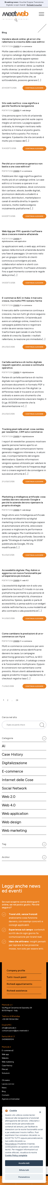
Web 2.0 (8, 796)
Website (5, 1058)
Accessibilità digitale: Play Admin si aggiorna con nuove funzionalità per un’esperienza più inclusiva (21, 573)
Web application (15, 813)
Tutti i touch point (17, 977)
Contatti (5, 1095)
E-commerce (12, 771)
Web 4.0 (8, 805)
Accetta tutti (24, 1163)
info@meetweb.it (9, 1028)
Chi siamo (6, 1080)
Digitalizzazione (14, 763)
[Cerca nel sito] (42, 725)
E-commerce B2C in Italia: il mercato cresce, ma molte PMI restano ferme (22, 299)
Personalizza (24, 1177)
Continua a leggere (34, 88)
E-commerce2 (7, 1050)
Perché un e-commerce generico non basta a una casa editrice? (22, 165)
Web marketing (14, 830)
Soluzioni (6, 1073)
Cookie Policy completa (16, 1155)
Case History (12, 754)
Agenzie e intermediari (11, 1099)
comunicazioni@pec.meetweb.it (15, 1031)
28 (17, 700)
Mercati (5, 1069)
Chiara (16, 46)
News (4, 1088)
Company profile (16, 970)
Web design (11, 822)
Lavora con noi (8, 1084)
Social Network (14, 788)
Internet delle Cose (17, 780)
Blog (4, 1091)
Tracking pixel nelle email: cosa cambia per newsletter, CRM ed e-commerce (23, 431)
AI (3, 746)
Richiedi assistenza (17, 990)
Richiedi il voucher (34, 5)
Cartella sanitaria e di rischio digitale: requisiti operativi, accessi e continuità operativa (23, 365)
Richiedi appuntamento (19, 984)
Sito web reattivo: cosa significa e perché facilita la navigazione (20, 105)
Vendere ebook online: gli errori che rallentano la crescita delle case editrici (23, 40)
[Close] (40, 1112)
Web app (5, 1054)
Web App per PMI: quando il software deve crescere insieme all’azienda (22, 233)
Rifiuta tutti (24, 1170)
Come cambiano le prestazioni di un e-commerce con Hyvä (22, 635)
